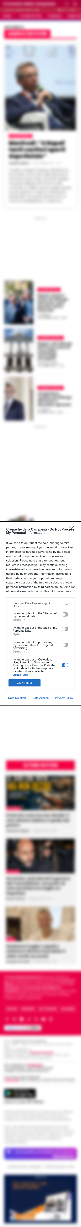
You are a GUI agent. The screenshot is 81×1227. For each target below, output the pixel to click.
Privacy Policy (64, 697)
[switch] (65, 614)
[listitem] (40, 605)
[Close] (73, 530)
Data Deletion (17, 697)
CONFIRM (24, 682)
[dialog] (40, 614)
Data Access (40, 697)
